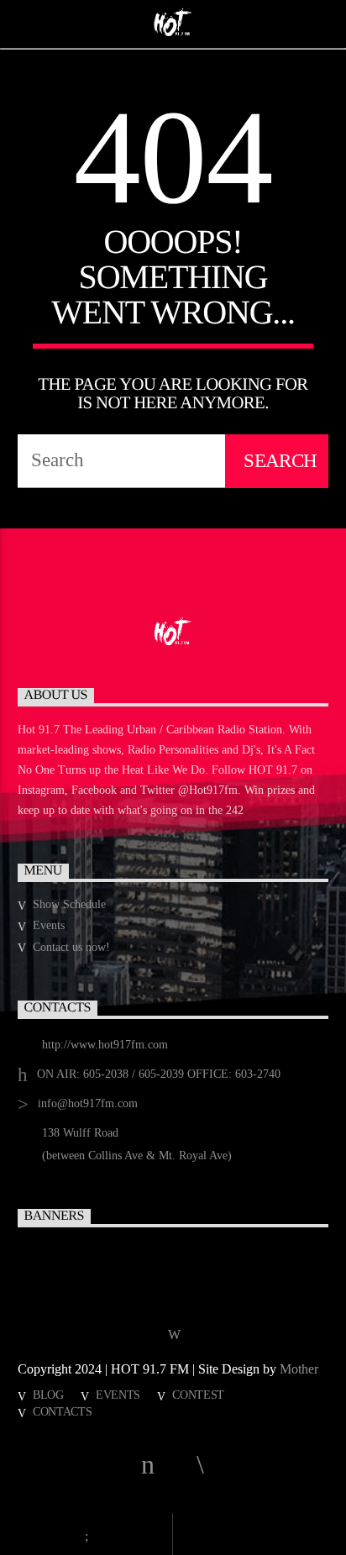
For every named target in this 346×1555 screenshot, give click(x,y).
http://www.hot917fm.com (105, 1044)
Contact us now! (71, 947)
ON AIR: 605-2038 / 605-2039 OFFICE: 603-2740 (158, 1074)
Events (49, 925)
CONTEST (198, 1394)
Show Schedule (69, 904)
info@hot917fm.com (88, 1103)
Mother (301, 1369)
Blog (48, 1394)
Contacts (62, 1411)
